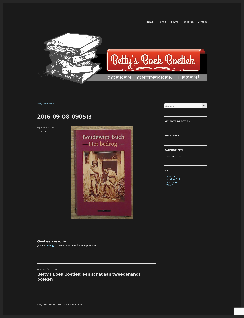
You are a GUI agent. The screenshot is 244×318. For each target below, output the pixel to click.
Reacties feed (172, 182)
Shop (163, 21)
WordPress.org (173, 185)
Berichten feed (173, 179)
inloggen (51, 245)
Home (149, 21)
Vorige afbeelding (45, 103)
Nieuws (174, 21)
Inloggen (171, 176)
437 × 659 (41, 131)
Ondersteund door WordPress (71, 304)
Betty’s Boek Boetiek (46, 304)
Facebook (188, 21)
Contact (202, 21)
